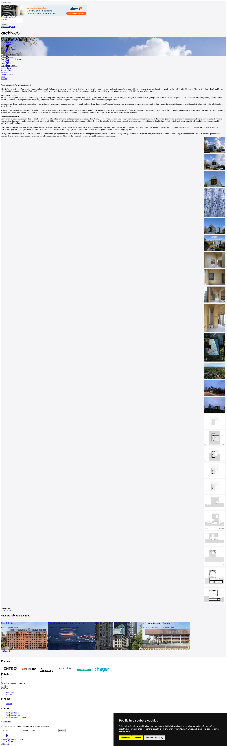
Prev (2, 686)
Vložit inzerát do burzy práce (16, 717)
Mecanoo (9, 57)
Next (6, 686)
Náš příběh (10, 692)
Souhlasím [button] (125, 738)
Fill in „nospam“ (29, 730)
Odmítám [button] (137, 738)
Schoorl (10, 59)
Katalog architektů (12, 713)
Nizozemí (17, 59)
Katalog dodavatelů (13, 715)
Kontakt (9, 694)
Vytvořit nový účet (8, 27)
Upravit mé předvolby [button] (154, 738)
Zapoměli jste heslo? (8, 17)
